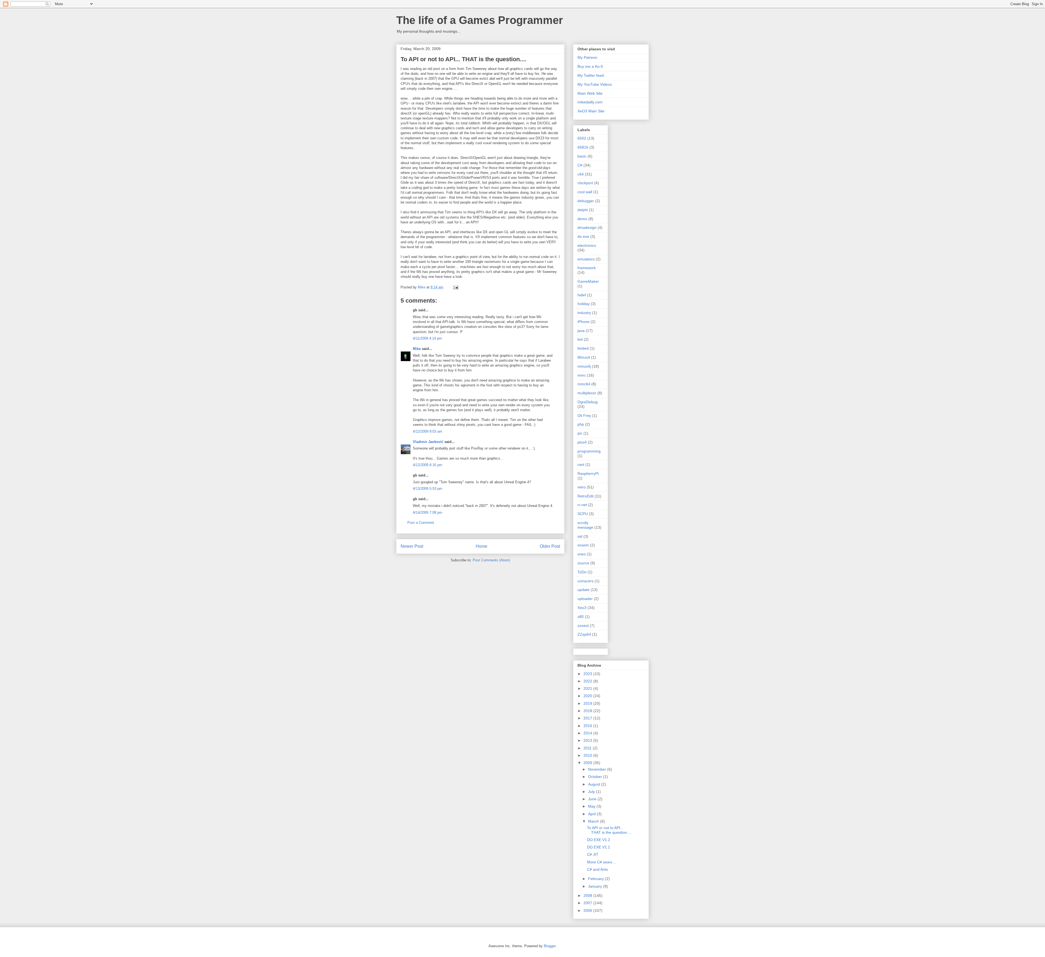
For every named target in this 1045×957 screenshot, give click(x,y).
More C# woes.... (601, 862)
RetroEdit (585, 496)
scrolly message (585, 525)
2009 (588, 763)
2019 (588, 703)
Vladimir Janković (428, 442)
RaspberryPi (588, 473)
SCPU (582, 514)
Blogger (549, 946)
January (595, 886)
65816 (582, 147)
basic (581, 156)
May (592, 806)
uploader (585, 598)
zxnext (583, 625)
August (594, 784)
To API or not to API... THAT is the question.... (609, 830)
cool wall (584, 192)
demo (582, 219)
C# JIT (592, 854)
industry (584, 312)
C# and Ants (597, 869)
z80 (580, 616)
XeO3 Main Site (590, 111)
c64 (580, 174)
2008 (588, 895)
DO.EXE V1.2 (598, 840)
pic (579, 433)
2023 (588, 674)
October (595, 776)
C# (579, 165)
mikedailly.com (590, 102)
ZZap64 (584, 634)
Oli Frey (584, 415)
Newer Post (412, 546)
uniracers (585, 581)
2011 (588, 748)
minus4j (584, 366)
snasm (583, 545)
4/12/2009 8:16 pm (427, 465)
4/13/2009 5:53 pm (427, 489)
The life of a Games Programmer (479, 20)
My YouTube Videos (594, 84)
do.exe (583, 236)
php (580, 424)
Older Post (550, 546)
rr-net (582, 505)
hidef (581, 295)
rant (580, 464)
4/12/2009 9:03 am (427, 431)
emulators (586, 259)
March (594, 821)
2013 (588, 740)
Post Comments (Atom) (491, 560)
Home (481, 546)
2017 (588, 718)
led (580, 339)
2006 (588, 910)
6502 (581, 138)
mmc (581, 375)
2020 (588, 696)
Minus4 (583, 357)
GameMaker (588, 281)
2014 (588, 733)
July (592, 791)
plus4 (582, 442)
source (583, 563)
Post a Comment (420, 523)
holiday (583, 303)
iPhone (583, 321)
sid (579, 536)
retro (581, 487)
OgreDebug (587, 402)
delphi (582, 210)
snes (581, 554)
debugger (585, 201)
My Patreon (587, 57)
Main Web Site (590, 93)
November (597, 769)
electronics (586, 245)
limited (583, 348)
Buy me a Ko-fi (590, 66)
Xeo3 (581, 607)
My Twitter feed (590, 75)
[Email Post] (455, 287)
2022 (588, 681)
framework (586, 268)
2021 (588, 688)
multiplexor (586, 393)
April (592, 814)
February (596, 878)
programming (589, 451)
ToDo (581, 572)
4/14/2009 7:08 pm (427, 512)
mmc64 (583, 384)
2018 (588, 711)
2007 (588, 903)
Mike (417, 349)
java (581, 330)
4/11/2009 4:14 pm (427, 338)
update (583, 589)
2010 (588, 755)
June (593, 799)
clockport (585, 183)
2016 (588, 726)
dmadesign (587, 227)
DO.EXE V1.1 (598, 847)
